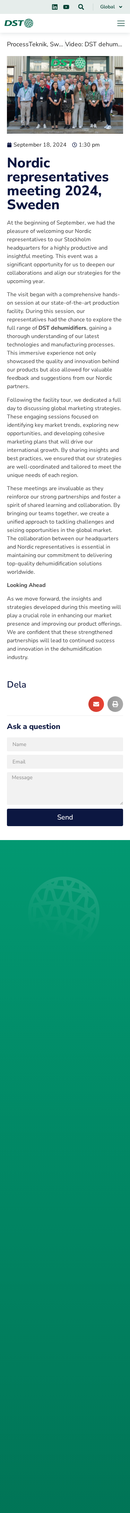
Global (107, 6)
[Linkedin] (55, 7)
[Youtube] (66, 7)
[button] (81, 7)
